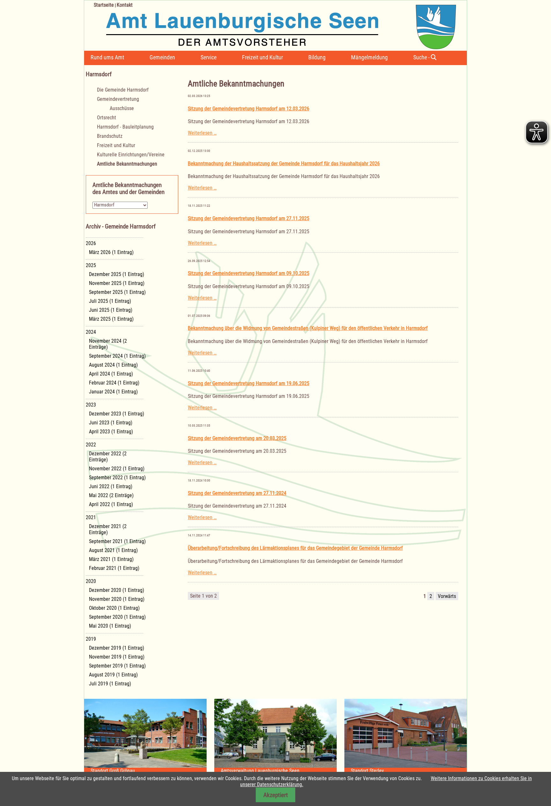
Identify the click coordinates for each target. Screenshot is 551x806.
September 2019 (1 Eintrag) (117, 666)
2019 (91, 639)
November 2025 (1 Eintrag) (116, 283)
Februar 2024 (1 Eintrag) (114, 383)
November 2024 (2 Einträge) (108, 344)
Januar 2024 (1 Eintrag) (113, 392)
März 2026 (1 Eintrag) (111, 252)
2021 (91, 517)
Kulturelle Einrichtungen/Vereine (131, 155)
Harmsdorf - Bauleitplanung (125, 127)
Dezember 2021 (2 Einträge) (108, 529)
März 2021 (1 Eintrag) (111, 559)
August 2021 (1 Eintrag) (113, 550)
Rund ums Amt (107, 57)
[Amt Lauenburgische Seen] (270, 25)
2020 (91, 581)
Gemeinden (162, 57)
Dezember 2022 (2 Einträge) (108, 457)
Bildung (317, 57)
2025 (91, 265)
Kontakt (125, 5)
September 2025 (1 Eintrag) (117, 292)
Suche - (422, 57)
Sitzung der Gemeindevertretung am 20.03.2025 (237, 438)
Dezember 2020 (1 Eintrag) (116, 590)
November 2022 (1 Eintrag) (116, 469)
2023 (91, 405)
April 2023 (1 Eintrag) (111, 432)
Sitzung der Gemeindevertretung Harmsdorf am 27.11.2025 (248, 218)
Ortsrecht (106, 118)
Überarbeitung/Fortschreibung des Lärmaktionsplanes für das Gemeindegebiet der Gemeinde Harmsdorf (295, 548)
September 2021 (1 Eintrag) (117, 541)
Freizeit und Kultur (262, 57)
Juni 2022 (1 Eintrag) (110, 486)
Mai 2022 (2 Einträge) (111, 495)
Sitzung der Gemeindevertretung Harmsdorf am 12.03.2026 (248, 109)
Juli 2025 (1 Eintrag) (110, 301)
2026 (91, 243)
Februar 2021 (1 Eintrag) (114, 568)
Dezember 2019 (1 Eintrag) (116, 648)
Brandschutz (109, 136)
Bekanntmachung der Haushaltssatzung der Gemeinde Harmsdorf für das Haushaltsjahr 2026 (284, 163)
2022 (91, 445)
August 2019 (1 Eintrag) (113, 675)
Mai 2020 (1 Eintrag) (110, 626)
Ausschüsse (122, 108)
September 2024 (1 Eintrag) (117, 356)
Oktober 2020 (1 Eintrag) (114, 608)
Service (209, 57)
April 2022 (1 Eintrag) (111, 504)
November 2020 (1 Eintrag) (116, 599)
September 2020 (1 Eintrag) (117, 617)
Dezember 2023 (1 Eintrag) (116, 414)
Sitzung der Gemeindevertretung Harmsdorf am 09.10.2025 (248, 273)
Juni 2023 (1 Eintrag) (110, 423)
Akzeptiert (275, 795)
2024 (91, 332)
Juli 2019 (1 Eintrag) (110, 684)
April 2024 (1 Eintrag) (111, 374)
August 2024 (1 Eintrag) (113, 365)
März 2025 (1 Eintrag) (111, 319)
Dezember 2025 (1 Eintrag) (116, 274)
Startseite (104, 5)
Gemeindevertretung (118, 99)
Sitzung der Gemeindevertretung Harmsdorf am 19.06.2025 (248, 383)
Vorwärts (447, 596)
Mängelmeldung (369, 57)
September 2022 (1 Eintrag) (117, 477)
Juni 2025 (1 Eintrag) (110, 310)
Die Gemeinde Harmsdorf (123, 90)
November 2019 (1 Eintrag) (116, 657)
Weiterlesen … (202, 133)
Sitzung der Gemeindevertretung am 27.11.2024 (237, 493)
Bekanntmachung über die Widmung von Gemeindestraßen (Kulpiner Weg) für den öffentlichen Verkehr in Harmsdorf (308, 328)
